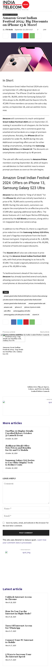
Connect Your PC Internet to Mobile (19, 641)
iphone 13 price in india (32, 307)
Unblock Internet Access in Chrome (18, 598)
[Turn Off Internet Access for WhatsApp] (40, 629)
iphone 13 (18, 307)
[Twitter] (20, 35)
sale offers (7, 311)
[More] (38, 35)
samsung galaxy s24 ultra (21, 311)
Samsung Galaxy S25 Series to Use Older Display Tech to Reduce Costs (19, 462)
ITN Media (9, 29)
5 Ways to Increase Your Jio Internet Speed (18, 655)
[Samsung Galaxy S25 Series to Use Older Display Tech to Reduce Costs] (41, 464)
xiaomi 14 (35, 315)
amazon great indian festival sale (15, 303)
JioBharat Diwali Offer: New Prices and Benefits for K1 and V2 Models (18, 448)
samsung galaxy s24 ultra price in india (17, 315)
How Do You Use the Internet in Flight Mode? (18, 612)
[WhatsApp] (32, 35)
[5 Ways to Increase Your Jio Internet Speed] (40, 658)
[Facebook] (13, 35)
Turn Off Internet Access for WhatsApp (18, 627)
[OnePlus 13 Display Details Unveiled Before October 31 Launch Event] (41, 435)
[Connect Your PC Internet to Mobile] (40, 644)
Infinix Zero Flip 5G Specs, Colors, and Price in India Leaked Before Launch (38, 389)
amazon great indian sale (36, 303)
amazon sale (8, 307)
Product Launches (10, 15)
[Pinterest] (26, 35)
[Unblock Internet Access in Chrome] (40, 601)
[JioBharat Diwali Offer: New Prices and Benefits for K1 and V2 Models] (41, 449)
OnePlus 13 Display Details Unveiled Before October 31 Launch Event (19, 433)
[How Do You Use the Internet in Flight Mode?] (40, 615)
